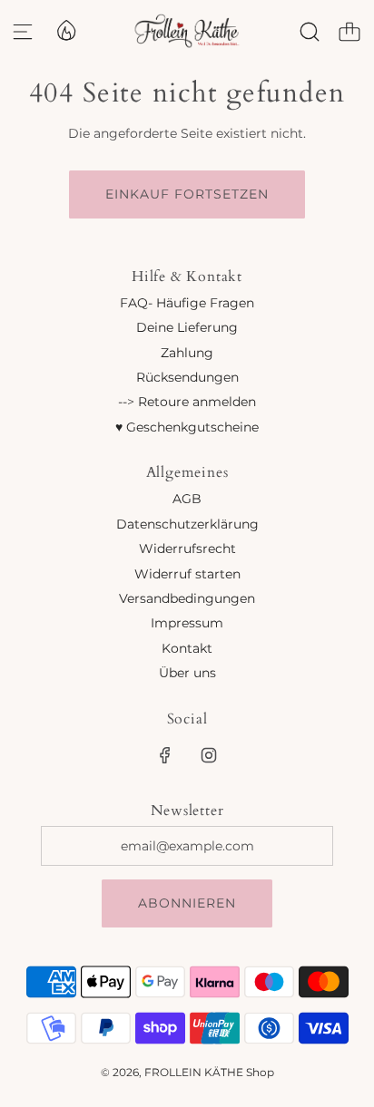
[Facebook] (165, 755)
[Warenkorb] (349, 32)
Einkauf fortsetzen (187, 194)
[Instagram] (209, 755)
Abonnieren (187, 903)
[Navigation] (22, 31)
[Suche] (310, 32)
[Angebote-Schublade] (65, 29)
